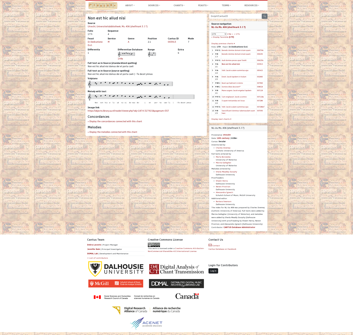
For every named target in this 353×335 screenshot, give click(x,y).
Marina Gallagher (223, 163)
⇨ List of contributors (97, 258)
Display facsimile (223, 37)
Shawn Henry (222, 181)
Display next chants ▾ (221, 119)
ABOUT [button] (129, 5)
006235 (260, 54)
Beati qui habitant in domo (232, 83)
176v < (230, 34)
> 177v (237, 34)
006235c (260, 60)
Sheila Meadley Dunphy (226, 172)
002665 (260, 77)
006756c (260, 50)
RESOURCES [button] (250, 5)
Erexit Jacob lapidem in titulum (234, 77)
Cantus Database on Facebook (222, 249)
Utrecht (227, 135)
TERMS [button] (225, 5)
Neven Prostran (223, 186)
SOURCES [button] (153, 5)
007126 (260, 90)
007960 (260, 83)
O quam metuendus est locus (233, 101)
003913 (172, 42)
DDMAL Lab (92, 253)
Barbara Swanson (223, 201)
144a (120, 58)
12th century (223, 138)
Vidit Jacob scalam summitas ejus (235, 70)
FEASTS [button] (202, 5)
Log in (213, 271)
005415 (260, 70)
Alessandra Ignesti (224, 192)
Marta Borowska (223, 157)
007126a (260, 97)
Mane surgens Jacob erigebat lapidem (236, 90)
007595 (260, 111)
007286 (260, 101)
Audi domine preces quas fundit (234, 60)
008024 (260, 87)
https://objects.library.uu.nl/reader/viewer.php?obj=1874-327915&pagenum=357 (128, 111)
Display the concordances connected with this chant (115, 121)
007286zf (260, 107)
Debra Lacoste (94, 245)
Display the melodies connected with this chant (113, 132)
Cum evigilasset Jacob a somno (234, 97)
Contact (216, 245)
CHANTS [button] (178, 5)
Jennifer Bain (94, 249)
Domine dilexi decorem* (231, 87)
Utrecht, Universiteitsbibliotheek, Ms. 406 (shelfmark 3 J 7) (118, 26)
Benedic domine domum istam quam (236, 50)
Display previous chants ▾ (223, 43)
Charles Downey (223, 148)
